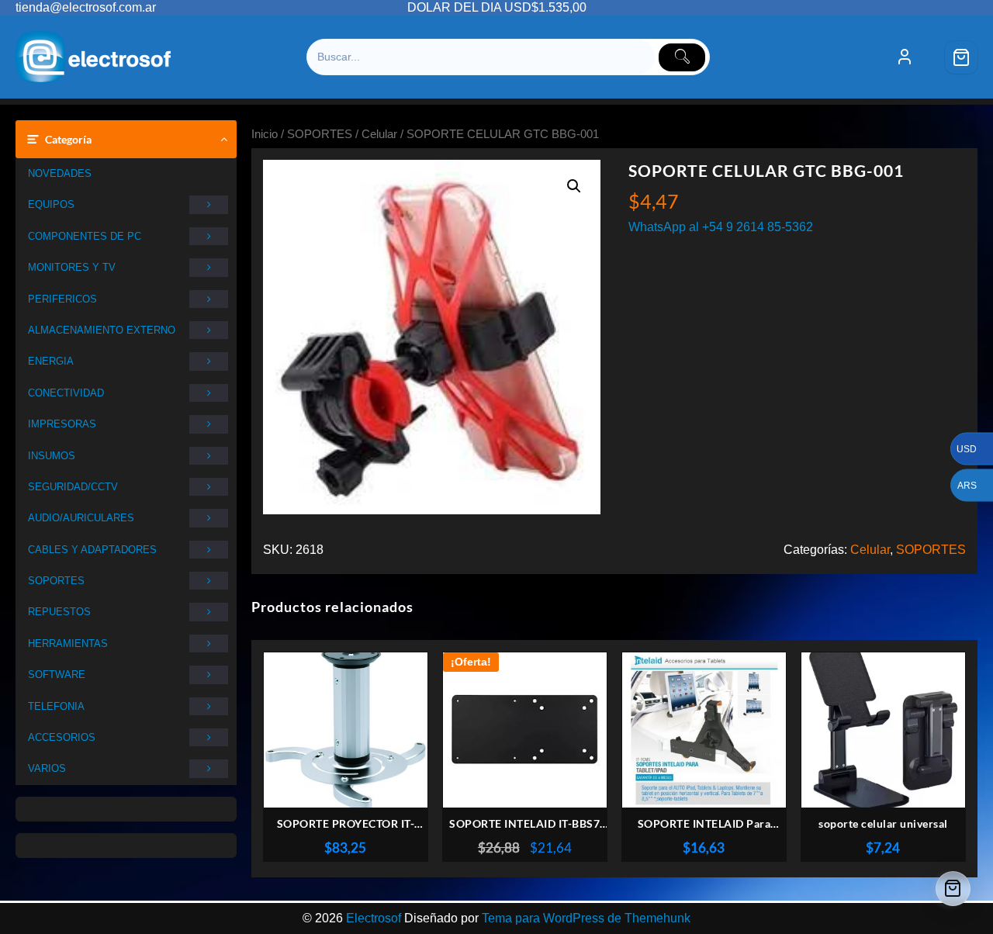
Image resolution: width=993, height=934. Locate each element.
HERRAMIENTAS (68, 643)
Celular (379, 134)
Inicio (264, 134)
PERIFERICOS (62, 299)
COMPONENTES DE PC (84, 236)
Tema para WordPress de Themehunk (586, 918)
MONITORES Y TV (72, 267)
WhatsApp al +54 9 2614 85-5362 (720, 227)
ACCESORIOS (61, 737)
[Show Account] (904, 57)
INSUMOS (51, 456)
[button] (574, 186)
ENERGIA (51, 361)
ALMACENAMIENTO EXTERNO (101, 330)
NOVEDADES (60, 173)
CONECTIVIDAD (66, 393)
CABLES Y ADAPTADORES (92, 549)
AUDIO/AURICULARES (81, 518)
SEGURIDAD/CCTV (73, 487)
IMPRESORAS (62, 424)
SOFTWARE (56, 674)
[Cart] (961, 57)
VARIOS (47, 768)
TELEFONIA (56, 706)
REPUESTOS (59, 611)
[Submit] (682, 57)
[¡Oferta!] (525, 730)
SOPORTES (56, 580)
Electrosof (373, 918)
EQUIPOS (51, 204)
